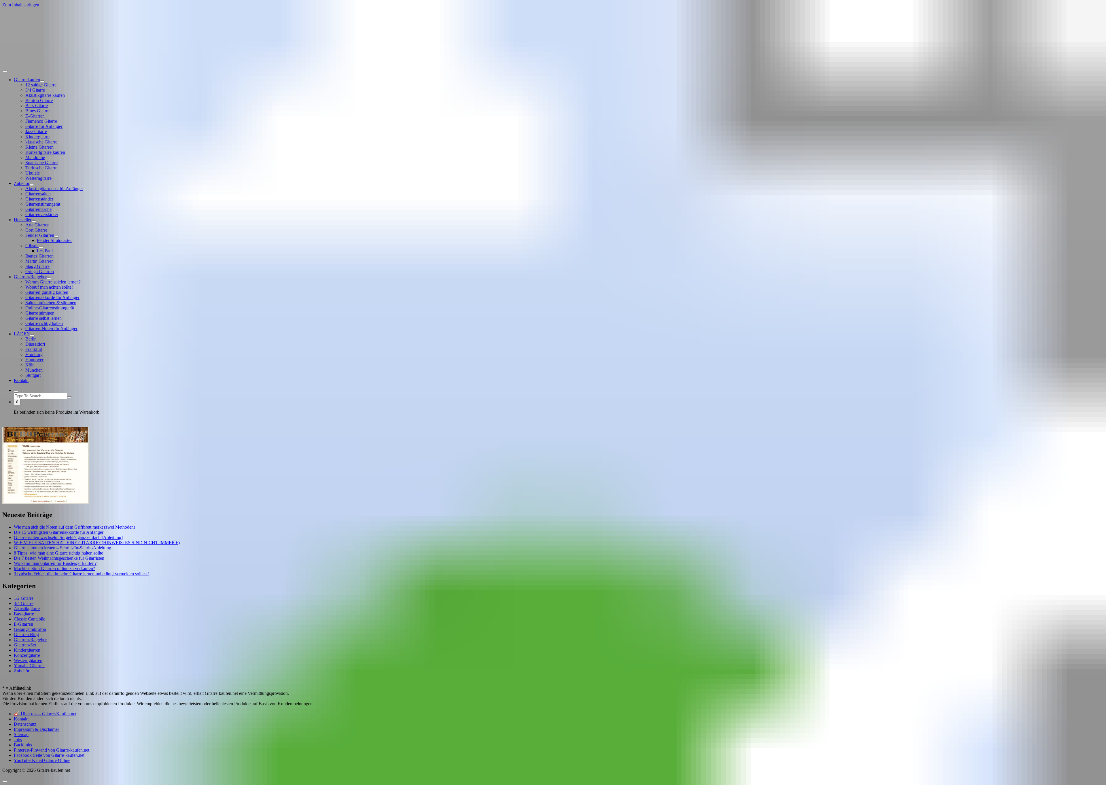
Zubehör (21, 183)
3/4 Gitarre (35, 90)
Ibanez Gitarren (39, 256)
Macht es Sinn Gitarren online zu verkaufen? (54, 568)
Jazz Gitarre (36, 131)
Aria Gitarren (37, 224)
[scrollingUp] (4, 781)
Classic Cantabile (29, 618)
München (34, 370)
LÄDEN (22, 333)
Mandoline (35, 157)
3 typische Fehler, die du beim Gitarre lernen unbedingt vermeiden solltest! (81, 573)
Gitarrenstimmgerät (42, 204)
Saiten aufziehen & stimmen (50, 302)
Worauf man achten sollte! (49, 287)
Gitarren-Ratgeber (30, 276)
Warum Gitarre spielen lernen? (53, 281)
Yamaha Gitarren (29, 665)
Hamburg (34, 354)
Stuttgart (33, 375)
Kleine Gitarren (39, 147)
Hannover (34, 359)
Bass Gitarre (36, 105)
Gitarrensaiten (38, 193)
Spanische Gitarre (41, 162)
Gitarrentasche (38, 209)
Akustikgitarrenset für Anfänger (54, 188)
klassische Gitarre (41, 141)
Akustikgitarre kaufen (45, 95)
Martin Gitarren (39, 261)
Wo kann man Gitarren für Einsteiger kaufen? (55, 563)
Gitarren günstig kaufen (46, 292)
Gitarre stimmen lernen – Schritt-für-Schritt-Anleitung (62, 547)
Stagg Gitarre (37, 266)
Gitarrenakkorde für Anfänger (52, 297)
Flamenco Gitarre (41, 121)
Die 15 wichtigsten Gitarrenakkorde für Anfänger (58, 532)
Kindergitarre (37, 136)
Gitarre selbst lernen (43, 318)
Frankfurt (33, 349)
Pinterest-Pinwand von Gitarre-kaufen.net (51, 750)
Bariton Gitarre (39, 100)
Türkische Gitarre (41, 167)
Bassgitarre (24, 613)
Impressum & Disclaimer (36, 729)
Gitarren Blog (26, 634)
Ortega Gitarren (39, 271)
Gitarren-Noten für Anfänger (51, 328)
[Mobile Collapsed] (42, 81)
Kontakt (21, 380)
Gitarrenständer (39, 198)
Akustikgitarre (27, 608)
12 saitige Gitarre (40, 84)
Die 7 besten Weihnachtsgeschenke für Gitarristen (59, 558)
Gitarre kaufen (27, 79)
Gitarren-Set (25, 644)
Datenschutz (25, 724)
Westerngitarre (38, 178)
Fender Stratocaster (54, 240)
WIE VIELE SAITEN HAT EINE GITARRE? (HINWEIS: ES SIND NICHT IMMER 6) (97, 542)
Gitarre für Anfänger (44, 126)
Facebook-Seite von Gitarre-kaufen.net (49, 755)
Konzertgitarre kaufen (45, 152)
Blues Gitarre (37, 110)
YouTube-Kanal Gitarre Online (42, 760)
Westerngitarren (28, 660)
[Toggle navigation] (4, 71)
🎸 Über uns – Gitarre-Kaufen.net (45, 713)
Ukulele (32, 173)
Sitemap (21, 734)
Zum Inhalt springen (20, 4)
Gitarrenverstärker (41, 214)
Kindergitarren (27, 650)
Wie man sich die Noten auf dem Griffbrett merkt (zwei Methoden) (74, 527)
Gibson (32, 245)
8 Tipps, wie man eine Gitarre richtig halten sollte (58, 553)
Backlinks (23, 744)
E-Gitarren (35, 116)
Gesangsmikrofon (30, 629)
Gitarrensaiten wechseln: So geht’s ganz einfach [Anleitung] (68, 537)
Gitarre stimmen (39, 313)
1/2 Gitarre (23, 598)
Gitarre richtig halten (44, 323)
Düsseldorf (35, 344)
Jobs (18, 739)
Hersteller (22, 219)
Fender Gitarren (39, 235)
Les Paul (45, 250)
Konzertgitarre (27, 655)
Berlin (31, 338)
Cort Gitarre (36, 230)
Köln (30, 364)
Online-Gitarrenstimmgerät (49, 307)
